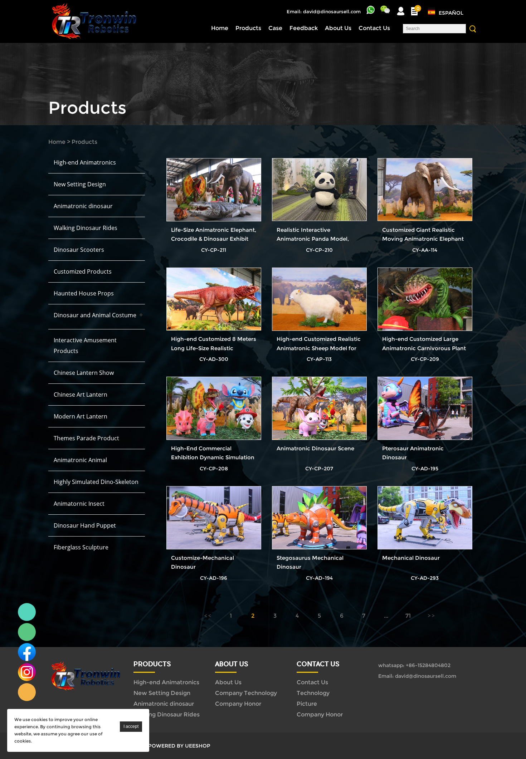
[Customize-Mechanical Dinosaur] (213, 518)
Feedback (303, 28)
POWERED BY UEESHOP (179, 746)
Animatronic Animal (80, 460)
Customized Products (83, 271)
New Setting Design (80, 184)
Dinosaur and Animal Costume (95, 315)
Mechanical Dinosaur (411, 557)
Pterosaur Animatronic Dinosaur (413, 453)
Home (219, 28)
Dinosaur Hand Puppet (85, 525)
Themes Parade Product (86, 438)
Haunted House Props (84, 293)
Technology (313, 693)
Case (275, 28)
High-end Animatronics (85, 162)
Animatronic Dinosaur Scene (315, 448)
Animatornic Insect (79, 504)
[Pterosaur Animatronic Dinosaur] (425, 408)
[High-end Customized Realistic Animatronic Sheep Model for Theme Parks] (319, 299)
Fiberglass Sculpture (81, 547)
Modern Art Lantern (80, 416)
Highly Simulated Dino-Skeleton (96, 482)
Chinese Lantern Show (84, 373)
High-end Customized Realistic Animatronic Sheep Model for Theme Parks (319, 348)
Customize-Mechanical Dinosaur (202, 562)
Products (248, 28)
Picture (307, 703)
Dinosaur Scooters (79, 250)
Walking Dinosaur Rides (85, 228)
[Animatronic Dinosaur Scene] (319, 408)
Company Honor (238, 703)
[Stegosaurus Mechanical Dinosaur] (319, 518)
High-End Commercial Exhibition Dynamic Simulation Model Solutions (212, 457)
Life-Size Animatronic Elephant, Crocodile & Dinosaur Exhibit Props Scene (213, 238)
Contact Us (374, 28)
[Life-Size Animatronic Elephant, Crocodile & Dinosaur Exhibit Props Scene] (213, 190)
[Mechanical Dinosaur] (425, 518)
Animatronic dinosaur (83, 206)
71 (408, 615)
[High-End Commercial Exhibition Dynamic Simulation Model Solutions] (213, 408)
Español (451, 13)
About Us (338, 28)
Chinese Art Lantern (80, 394)
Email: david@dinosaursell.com (324, 11)
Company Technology (246, 693)
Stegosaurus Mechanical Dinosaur (310, 562)
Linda (27, 612)
